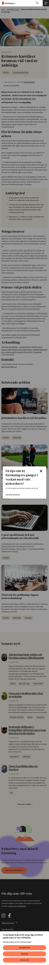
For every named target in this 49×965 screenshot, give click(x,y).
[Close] (41, 471)
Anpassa (24, 954)
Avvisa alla (24, 960)
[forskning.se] (7, 3)
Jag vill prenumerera (12, 494)
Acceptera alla (24, 948)
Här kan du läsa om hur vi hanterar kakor (17, 942)
